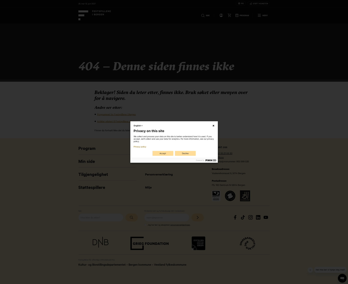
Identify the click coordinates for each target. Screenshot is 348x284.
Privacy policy (140, 147)
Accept (163, 153)
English (137, 125)
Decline (185, 153)
